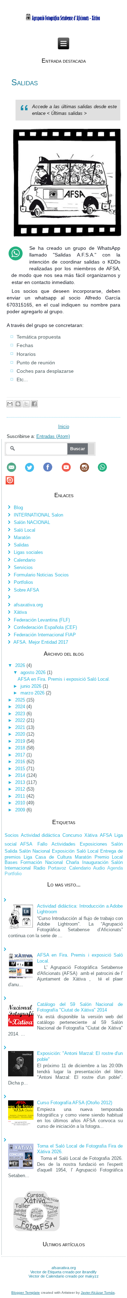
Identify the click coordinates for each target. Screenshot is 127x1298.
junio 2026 (31, 686)
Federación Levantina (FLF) (42, 620)
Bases (11, 862)
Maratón (22, 537)
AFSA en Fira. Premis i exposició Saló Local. (64, 679)
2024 (20, 706)
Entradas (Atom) (53, 436)
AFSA (106, 835)
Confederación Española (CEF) (45, 627)
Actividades (63, 844)
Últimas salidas (67, 113)
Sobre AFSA (26, 590)
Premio (102, 857)
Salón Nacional (34, 851)
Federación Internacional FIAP (45, 634)
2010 (20, 802)
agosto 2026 (33, 672)
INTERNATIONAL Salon (38, 515)
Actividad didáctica (40, 835)
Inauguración (95, 862)
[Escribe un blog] (18, 403)
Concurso (72, 835)
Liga (28, 857)
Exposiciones (93, 844)
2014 (20, 775)
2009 (20, 809)
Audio (99, 868)
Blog (18, 507)
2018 (20, 747)
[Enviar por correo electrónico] (9, 403)
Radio (39, 868)
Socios (12, 835)
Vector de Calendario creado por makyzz (64, 1276)
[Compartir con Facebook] (34, 403)
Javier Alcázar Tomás (98, 1292)
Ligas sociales (28, 552)
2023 (20, 713)
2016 (20, 761)
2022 (20, 720)
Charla (72, 862)
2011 (20, 796)
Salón (117, 844)
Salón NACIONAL (32, 522)
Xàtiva (20, 612)
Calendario (24, 560)
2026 (20, 665)
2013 (20, 782)
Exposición (63, 851)
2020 (20, 734)
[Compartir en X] (26, 403)
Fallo (42, 844)
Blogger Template (25, 1292)
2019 (20, 741)
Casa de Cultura (53, 857)
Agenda (115, 868)
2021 (20, 727)
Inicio (63, 426)
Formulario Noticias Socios (41, 574)
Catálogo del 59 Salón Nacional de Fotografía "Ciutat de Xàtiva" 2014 (80, 1007)
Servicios (23, 567)
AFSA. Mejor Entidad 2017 (40, 642)
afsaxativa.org (28, 604)
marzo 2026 (33, 693)
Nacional (54, 862)
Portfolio (13, 873)
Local (117, 857)
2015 (20, 768)
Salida (11, 851)
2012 (20, 789)
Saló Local (24, 530)
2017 (20, 755)
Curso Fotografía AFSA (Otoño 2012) (74, 1102)
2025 (20, 700)
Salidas (24, 82)
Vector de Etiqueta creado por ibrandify (63, 1272)
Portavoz (57, 868)
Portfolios (23, 582)
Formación (31, 862)
